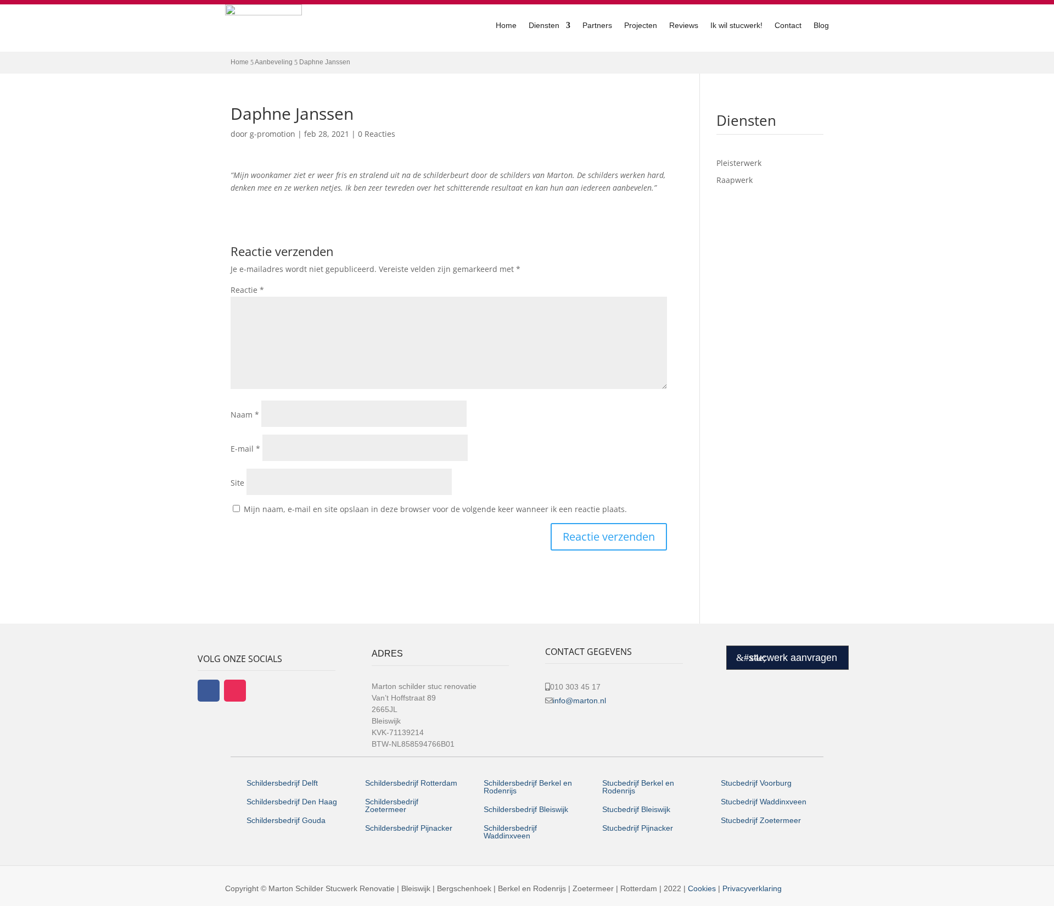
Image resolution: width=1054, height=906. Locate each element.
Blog (821, 25)
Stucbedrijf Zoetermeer (761, 820)
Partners (597, 25)
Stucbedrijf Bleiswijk (636, 809)
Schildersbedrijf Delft (282, 783)
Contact (788, 25)
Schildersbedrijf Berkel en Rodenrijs (528, 787)
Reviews (683, 25)
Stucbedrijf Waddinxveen (763, 801)
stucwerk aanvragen (793, 657)
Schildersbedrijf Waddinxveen (510, 832)
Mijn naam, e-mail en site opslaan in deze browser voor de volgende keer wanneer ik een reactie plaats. (435, 509)
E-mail (245, 448)
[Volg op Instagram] (235, 691)
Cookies (702, 888)
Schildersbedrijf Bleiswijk (526, 809)
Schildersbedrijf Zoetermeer (391, 805)
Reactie (247, 290)
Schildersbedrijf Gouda (286, 820)
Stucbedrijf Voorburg (756, 783)
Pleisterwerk (738, 163)
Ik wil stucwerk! (736, 25)
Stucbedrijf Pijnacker (637, 828)
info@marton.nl (579, 700)
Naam (245, 414)
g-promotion (272, 134)
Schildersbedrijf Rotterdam (411, 783)
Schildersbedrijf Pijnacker (408, 828)
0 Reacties (376, 134)
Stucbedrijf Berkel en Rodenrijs (638, 787)
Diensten (544, 25)
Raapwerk (734, 180)
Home (506, 25)
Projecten (640, 25)
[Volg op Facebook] (209, 691)
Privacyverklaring (752, 888)
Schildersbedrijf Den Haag (292, 801)
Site (237, 482)
